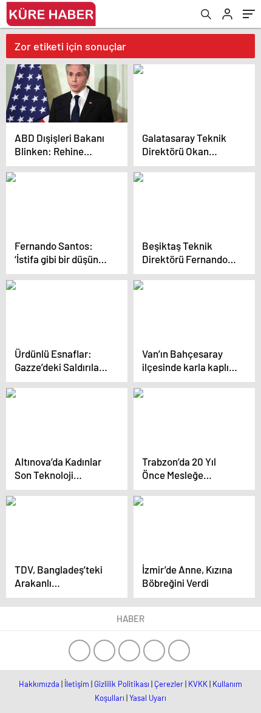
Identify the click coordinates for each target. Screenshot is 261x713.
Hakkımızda (39, 684)
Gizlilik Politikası (121, 684)
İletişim (76, 684)
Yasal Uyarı (147, 698)
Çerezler (168, 684)
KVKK (198, 684)
